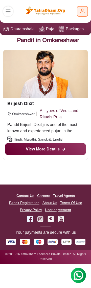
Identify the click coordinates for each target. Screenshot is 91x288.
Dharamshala (22, 29)
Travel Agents (64, 196)
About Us (49, 203)
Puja (50, 29)
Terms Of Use (71, 203)
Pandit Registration (24, 203)
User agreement (58, 210)
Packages (75, 29)
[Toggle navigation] (8, 11)
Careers (43, 196)
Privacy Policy (31, 210)
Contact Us (25, 196)
